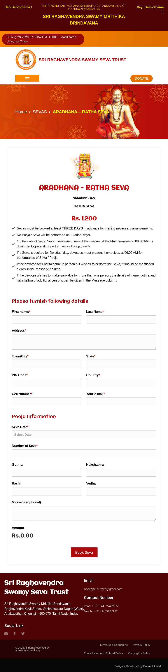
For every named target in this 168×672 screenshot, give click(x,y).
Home (21, 111)
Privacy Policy (141, 644)
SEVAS (40, 111)
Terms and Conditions (114, 644)
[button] (27, 78)
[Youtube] (6, 633)
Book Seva (84, 552)
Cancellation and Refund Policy (103, 653)
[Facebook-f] (14, 633)
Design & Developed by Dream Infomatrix (139, 666)
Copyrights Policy (139, 653)
